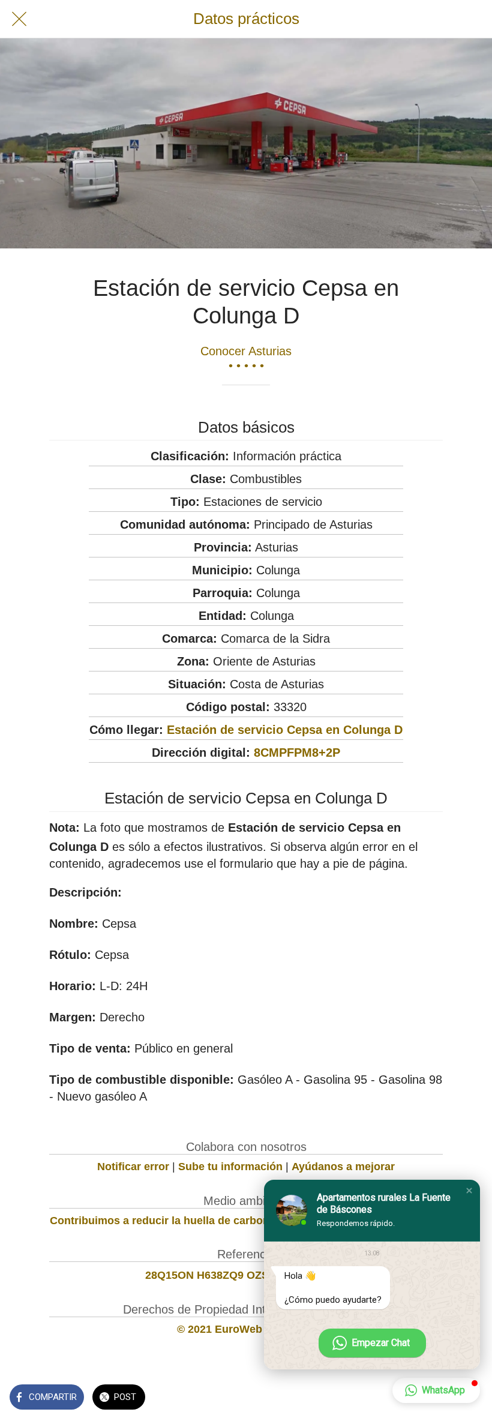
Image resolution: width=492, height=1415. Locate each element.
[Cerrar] (19, 19)
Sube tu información (230, 1167)
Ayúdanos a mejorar (343, 1167)
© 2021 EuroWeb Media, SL (246, 1329)
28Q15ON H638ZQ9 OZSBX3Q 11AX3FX (246, 1275)
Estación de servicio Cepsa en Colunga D (285, 729)
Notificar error (133, 1167)
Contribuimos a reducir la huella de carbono (163, 1221)
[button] (469, 1191)
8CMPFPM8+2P (297, 752)
